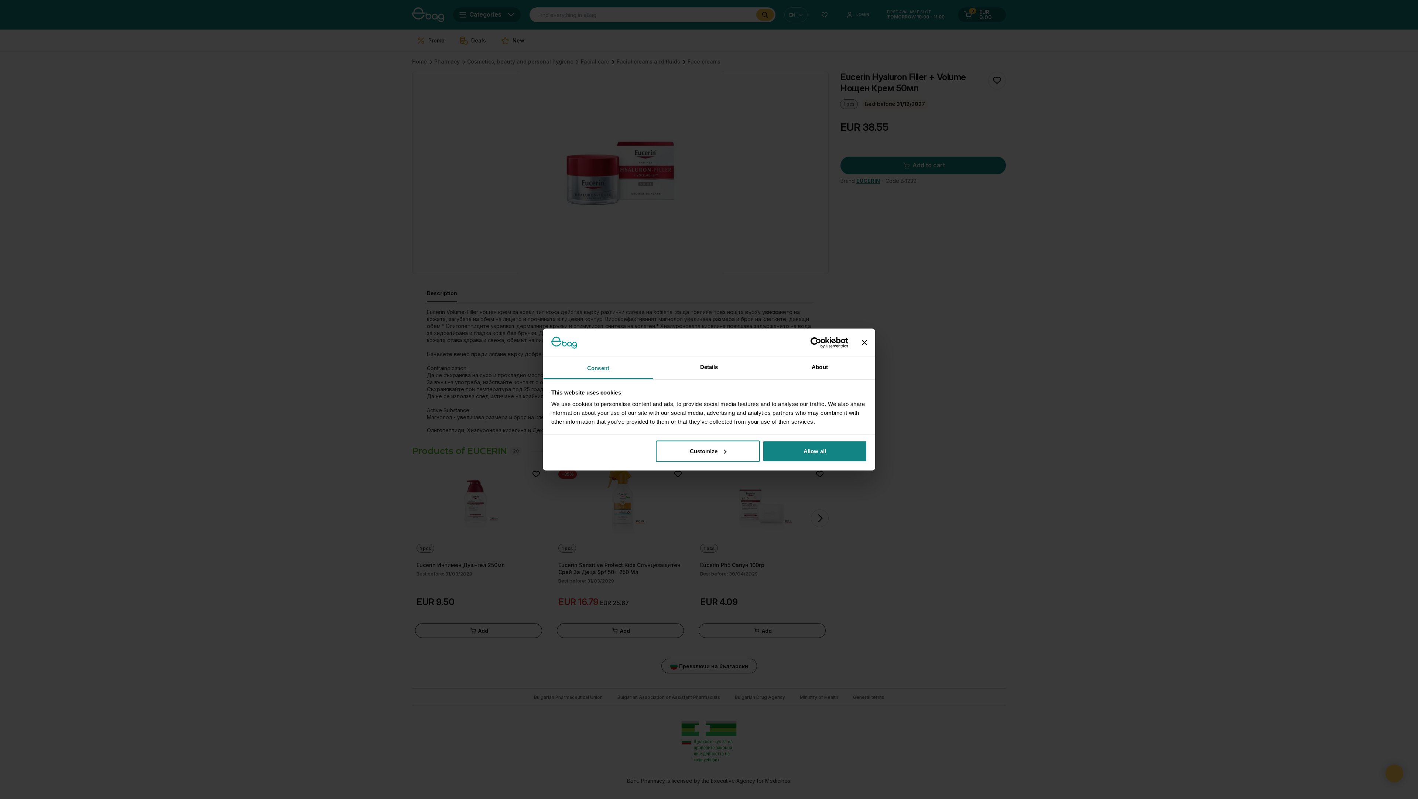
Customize (704, 451)
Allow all (815, 451)
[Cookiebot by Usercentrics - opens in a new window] (816, 342)
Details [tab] (709, 367)
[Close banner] (864, 342)
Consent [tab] (598, 368)
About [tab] (820, 367)
